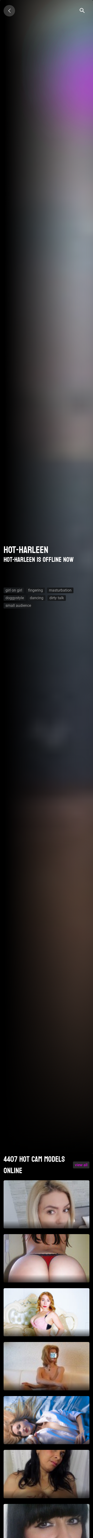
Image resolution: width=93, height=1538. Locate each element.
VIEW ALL (81, 1165)
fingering (35, 590)
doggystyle (14, 598)
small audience (18, 605)
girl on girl (13, 590)
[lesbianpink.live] (9, 11)
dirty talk (56, 598)
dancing (36, 598)
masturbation (60, 590)
